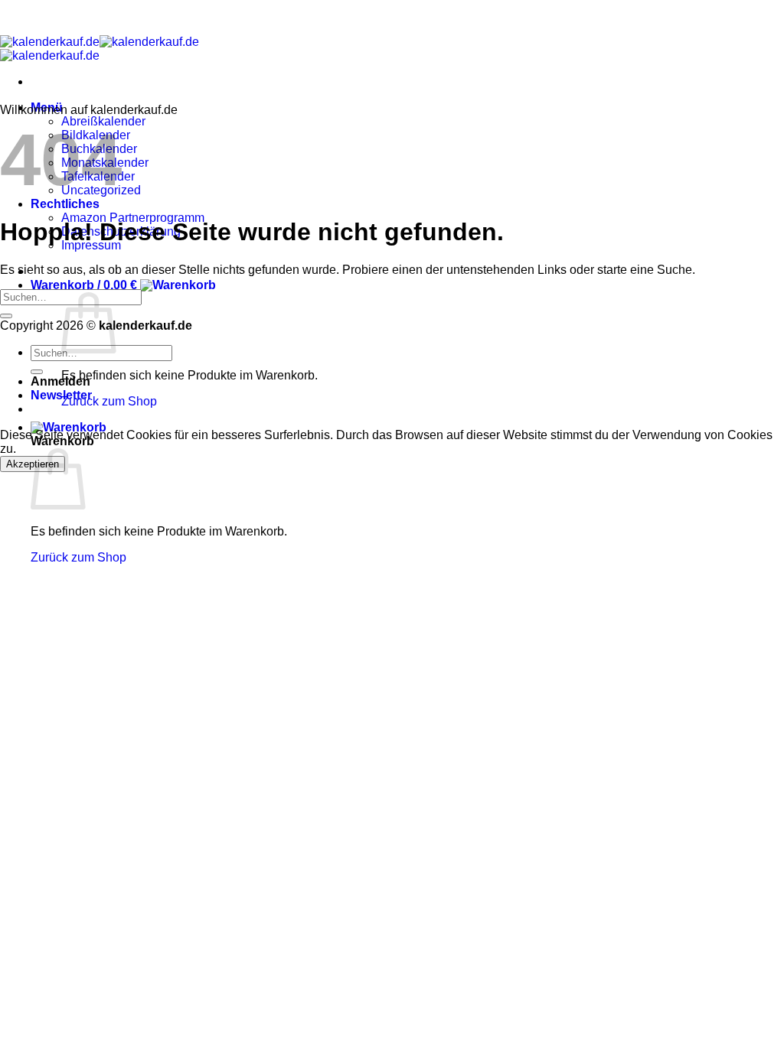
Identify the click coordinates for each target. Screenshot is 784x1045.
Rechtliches (65, 203)
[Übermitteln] (6, 316)
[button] (123, 284)
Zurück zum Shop (109, 401)
